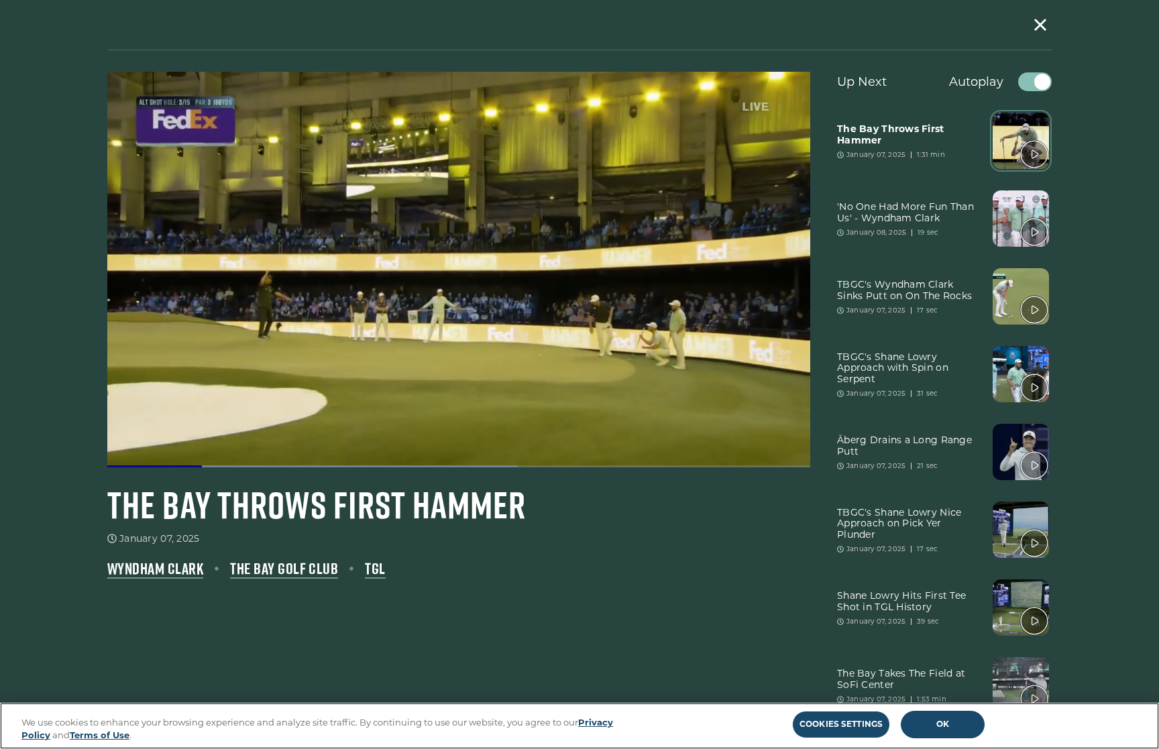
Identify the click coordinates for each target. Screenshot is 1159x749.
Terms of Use (99, 735)
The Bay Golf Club (284, 569)
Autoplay (976, 81)
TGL (375, 569)
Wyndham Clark (155, 569)
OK (942, 724)
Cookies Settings (841, 724)
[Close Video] (1040, 24)
